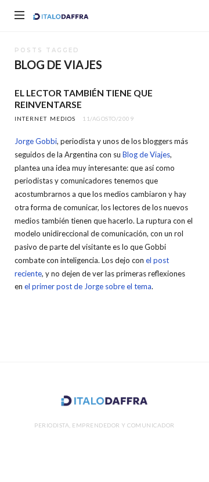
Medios (62, 118)
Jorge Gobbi (36, 141)
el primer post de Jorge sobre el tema (88, 286)
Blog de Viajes (146, 154)
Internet (31, 118)
